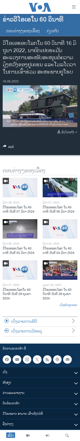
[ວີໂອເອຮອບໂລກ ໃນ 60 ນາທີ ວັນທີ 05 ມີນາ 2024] (20, 229)
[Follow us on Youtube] (17, 359)
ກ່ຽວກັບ (53, 31)
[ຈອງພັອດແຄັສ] (67, 359)
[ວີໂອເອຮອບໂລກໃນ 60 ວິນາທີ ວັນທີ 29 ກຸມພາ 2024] (20, 270)
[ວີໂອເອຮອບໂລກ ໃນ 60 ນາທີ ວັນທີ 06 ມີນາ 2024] (60, 187)
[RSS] (47, 359)
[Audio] (47, 435)
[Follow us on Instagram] (27, 359)
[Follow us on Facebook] (7, 359)
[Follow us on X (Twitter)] (37, 359)
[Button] (8, 147)
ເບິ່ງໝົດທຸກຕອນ (68, 305)
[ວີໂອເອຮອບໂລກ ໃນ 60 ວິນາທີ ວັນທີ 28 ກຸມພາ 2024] (60, 270)
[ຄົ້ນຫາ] (67, 435)
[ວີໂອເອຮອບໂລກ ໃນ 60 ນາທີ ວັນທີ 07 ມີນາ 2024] (20, 187)
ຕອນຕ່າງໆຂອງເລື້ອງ (23, 31)
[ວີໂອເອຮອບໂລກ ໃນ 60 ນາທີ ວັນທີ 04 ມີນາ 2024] (60, 229)
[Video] (28, 435)
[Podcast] (57, 359)
